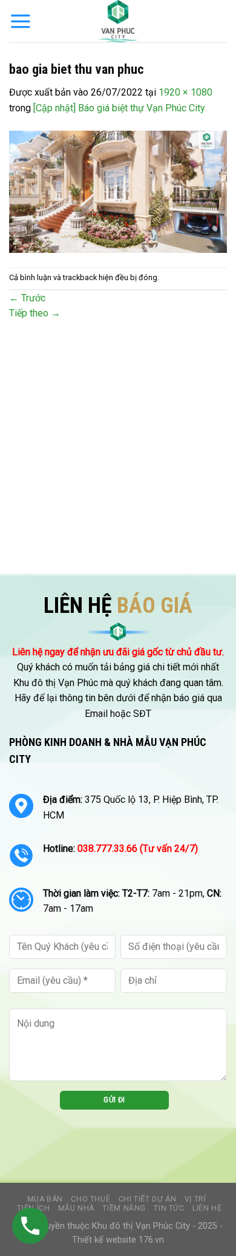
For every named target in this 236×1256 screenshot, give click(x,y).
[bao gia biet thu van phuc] (118, 191)
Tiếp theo (35, 313)
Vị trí (195, 1199)
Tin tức (169, 1208)
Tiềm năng (124, 1208)
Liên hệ (206, 1208)
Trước (27, 298)
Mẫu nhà (76, 1208)
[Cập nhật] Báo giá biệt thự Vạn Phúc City (119, 108)
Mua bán (45, 1199)
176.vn (151, 1240)
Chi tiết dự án (148, 1199)
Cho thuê (90, 1199)
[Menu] (20, 21)
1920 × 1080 (185, 92)
